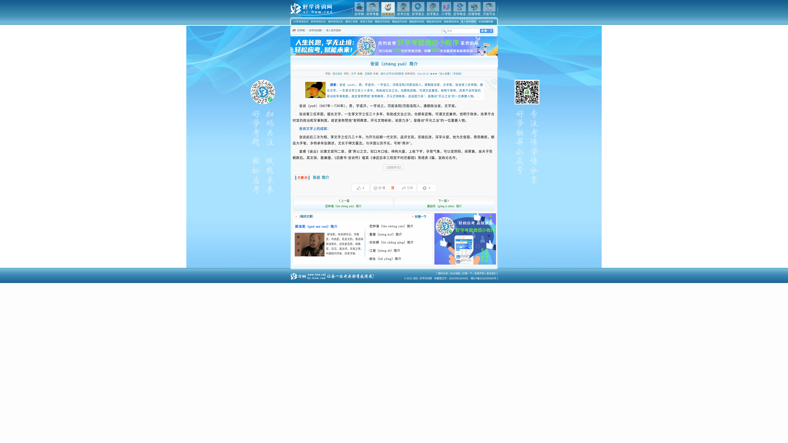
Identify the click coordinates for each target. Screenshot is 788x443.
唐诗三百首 (351, 21)
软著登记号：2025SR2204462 (451, 278)
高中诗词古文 (335, 21)
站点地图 (455, 273)
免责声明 (479, 273)
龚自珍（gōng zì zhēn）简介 (444, 203)
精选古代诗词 (382, 21)
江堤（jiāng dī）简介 (384, 250)
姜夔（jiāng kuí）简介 (385, 234)
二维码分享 (442, 273)
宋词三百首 (366, 21)
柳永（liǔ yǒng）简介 (384, 258)
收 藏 (381, 188)
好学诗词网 (315, 30)
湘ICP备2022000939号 (483, 278)
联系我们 (491, 273)
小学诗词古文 (301, 21)
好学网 (301, 30)
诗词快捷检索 (485, 21)
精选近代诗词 (399, 21)
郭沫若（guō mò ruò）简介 (316, 226)
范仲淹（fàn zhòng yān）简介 (343, 203)
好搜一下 (467, 273)
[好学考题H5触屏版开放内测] (465, 263)
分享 (410, 188)
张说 (316, 178)
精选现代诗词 (416, 21)
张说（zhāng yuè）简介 (394, 64)
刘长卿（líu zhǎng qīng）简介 (391, 242)
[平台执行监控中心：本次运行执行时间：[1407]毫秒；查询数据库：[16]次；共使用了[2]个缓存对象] (333, 274)
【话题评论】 (393, 167)
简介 (325, 178)
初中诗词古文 (318, 21)
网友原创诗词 (451, 21)
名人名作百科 (468, 21)
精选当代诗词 (434, 21)
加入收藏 (445, 73)
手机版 (457, 73)
